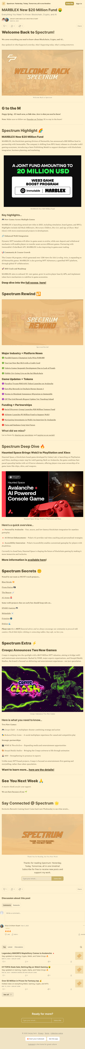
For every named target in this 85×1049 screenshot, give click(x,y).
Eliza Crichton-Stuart (30, 19)
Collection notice (57, 1033)
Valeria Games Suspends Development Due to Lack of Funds (30, 368)
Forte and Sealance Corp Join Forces (20, 425)
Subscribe (69, 4)
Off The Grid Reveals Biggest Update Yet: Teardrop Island (29, 399)
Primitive (6, 618)
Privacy (40, 1033)
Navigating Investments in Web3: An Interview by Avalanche (30, 419)
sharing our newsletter (24, 435)
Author (8, 928)
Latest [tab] (10, 947)
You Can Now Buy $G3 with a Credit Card (22, 363)
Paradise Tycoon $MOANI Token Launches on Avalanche (29, 383)
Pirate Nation (7, 587)
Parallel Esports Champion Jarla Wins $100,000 (24, 357)
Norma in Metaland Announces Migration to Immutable (28, 394)
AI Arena (6, 597)
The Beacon (6, 592)
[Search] (81, 947)
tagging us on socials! (46, 435)
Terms (47, 1033)
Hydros (5, 623)
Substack (31, 1044)
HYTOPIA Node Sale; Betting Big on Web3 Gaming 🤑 (26, 967)
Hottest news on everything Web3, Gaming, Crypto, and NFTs (25, 984)
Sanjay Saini (14, 19)
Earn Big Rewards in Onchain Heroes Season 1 (24, 388)
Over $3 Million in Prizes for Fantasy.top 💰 (22, 981)
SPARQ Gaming (8, 608)
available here (37, 559)
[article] (42, 957)
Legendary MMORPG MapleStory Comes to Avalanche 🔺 (28, 953)
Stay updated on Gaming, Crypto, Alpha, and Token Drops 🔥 (25, 970)
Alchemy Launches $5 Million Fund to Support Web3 (27, 414)
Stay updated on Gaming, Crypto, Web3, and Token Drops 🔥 (25, 956)
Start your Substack (36, 1039)
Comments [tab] (7, 905)
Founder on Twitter (35, 119)
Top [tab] (4, 947)
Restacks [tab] (16, 905)
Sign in (79, 3)
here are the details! (41, 769)
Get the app (53, 1039)
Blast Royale (7, 582)
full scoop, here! (35, 282)
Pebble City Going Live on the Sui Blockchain (24, 373)
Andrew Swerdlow (18, 972)
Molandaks (6, 613)
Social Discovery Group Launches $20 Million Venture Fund (30, 409)
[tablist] (11, 905)
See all (6, 994)
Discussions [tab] (19, 947)
